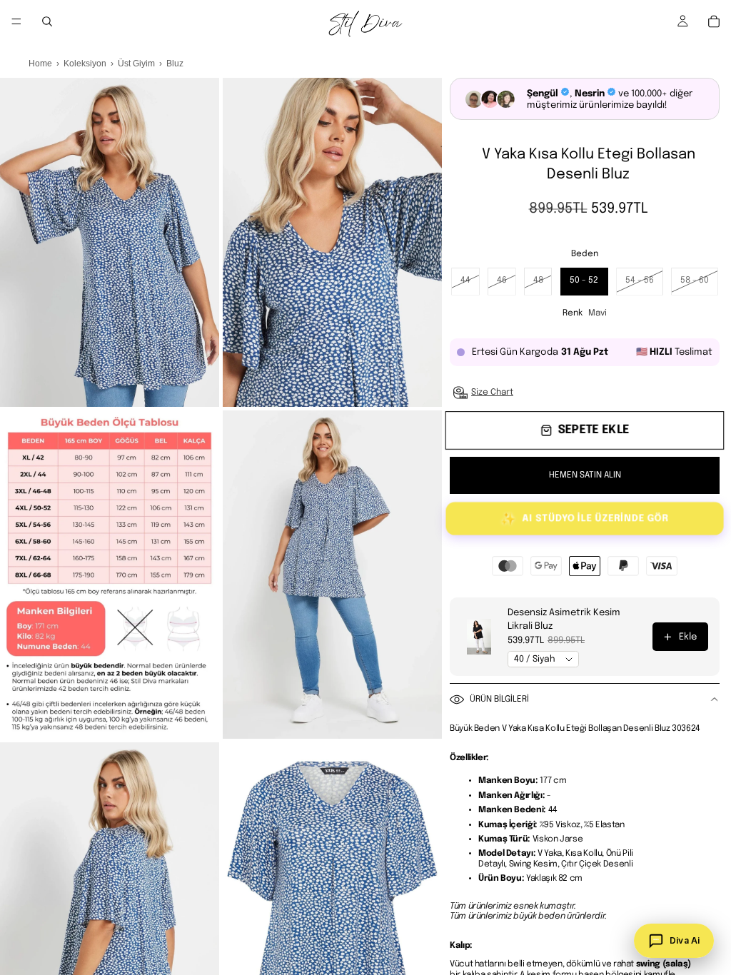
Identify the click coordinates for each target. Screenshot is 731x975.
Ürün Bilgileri (499, 699)
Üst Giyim (136, 64)
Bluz (174, 64)
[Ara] (47, 21)
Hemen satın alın (585, 475)
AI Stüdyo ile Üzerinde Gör (583, 518)
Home (40, 64)
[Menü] (16, 21)
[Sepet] (714, 21)
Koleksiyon (85, 64)
